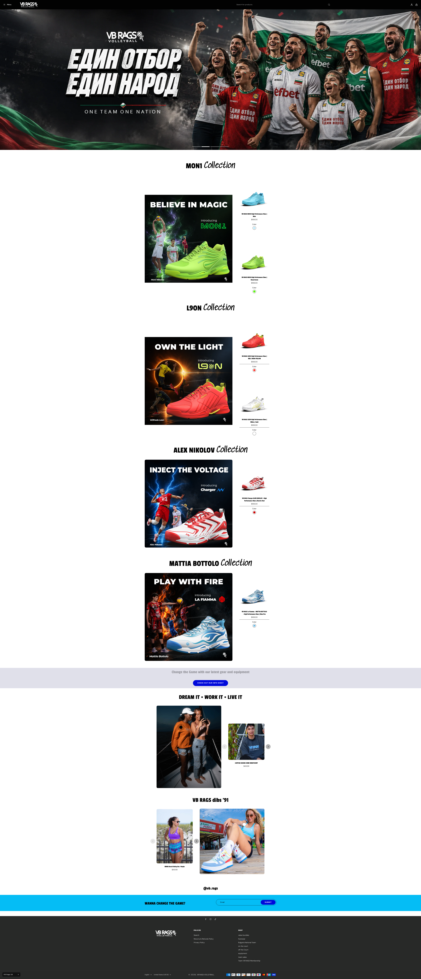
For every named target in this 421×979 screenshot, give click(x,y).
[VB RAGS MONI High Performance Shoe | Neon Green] (254, 259)
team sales (242, 957)
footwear (241, 939)
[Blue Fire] (254, 625)
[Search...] (329, 4)
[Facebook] (205, 919)
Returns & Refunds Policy (204, 939)
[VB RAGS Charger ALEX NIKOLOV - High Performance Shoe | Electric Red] (254, 480)
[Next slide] (268, 746)
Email (222, 902)
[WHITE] (254, 433)
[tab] (196, 146)
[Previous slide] (224, 746)
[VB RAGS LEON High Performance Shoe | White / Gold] (254, 401)
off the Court (243, 950)
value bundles (243, 935)
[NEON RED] (254, 370)
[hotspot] (180, 727)
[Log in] (411, 4)
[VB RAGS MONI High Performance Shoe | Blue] (254, 196)
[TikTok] (215, 919)
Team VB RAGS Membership (249, 961)
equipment (242, 953)
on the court (243, 946)
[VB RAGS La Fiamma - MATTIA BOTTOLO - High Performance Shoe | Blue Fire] (254, 593)
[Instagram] (210, 919)
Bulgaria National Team (247, 942)
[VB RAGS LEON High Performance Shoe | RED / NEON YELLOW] (254, 338)
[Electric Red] (254, 512)
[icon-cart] (416, 4)
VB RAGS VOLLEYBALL (205, 975)
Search (196, 935)
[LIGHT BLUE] (254, 228)
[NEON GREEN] (254, 291)
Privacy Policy (199, 942)
